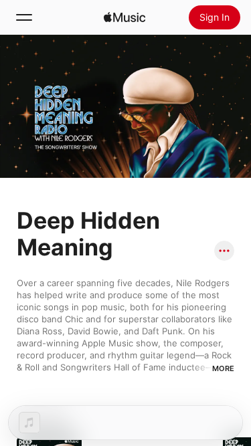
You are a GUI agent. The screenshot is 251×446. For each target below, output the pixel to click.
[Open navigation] (24, 17)
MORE (223, 368)
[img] (124, 17)
